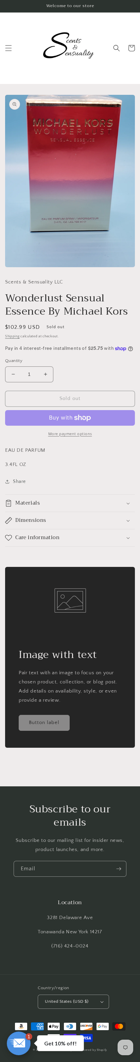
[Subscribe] (118, 869)
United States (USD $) (66, 1001)
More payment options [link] (70, 434)
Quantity (13, 360)
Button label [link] (44, 722)
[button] (8, 48)
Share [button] (19, 481)
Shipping (12, 336)
